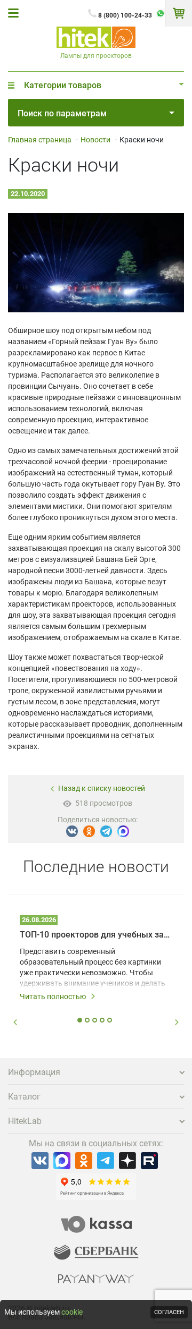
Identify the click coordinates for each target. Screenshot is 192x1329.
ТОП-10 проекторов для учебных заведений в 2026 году (96, 935)
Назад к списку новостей (101, 788)
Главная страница (39, 139)
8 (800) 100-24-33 (125, 15)
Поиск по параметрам (62, 113)
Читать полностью (53, 996)
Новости (95, 139)
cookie (72, 1312)
